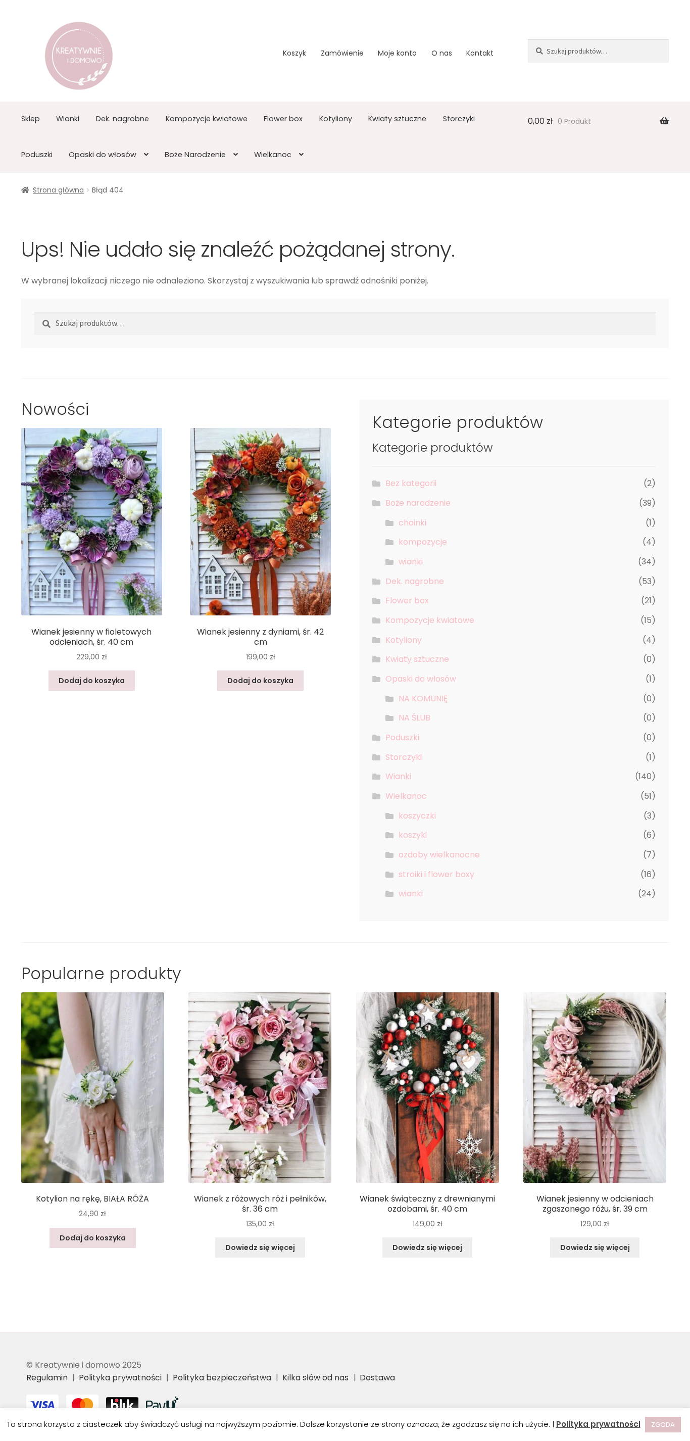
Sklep (30, 119)
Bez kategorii (410, 483)
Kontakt (480, 53)
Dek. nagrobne (122, 119)
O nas (441, 53)
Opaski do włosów (102, 155)
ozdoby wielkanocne (439, 854)
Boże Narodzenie (195, 155)
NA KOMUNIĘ (423, 698)
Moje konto (397, 53)
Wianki (67, 119)
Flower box (283, 119)
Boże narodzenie (418, 503)
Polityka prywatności (120, 1377)
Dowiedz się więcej (260, 1247)
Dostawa (377, 1377)
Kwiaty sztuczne (397, 119)
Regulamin (47, 1377)
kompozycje (423, 542)
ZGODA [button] (663, 1424)
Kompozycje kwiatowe (207, 119)
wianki (411, 561)
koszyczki (417, 816)
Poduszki (37, 155)
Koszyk (294, 53)
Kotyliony (335, 119)
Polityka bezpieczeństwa (222, 1377)
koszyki (413, 835)
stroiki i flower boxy (436, 874)
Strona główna (58, 190)
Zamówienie (342, 53)
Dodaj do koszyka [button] (92, 681)
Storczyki (459, 119)
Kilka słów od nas (315, 1377)
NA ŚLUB (414, 718)
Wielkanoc (272, 155)
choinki (412, 523)
